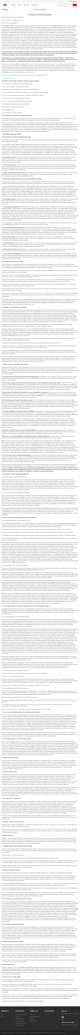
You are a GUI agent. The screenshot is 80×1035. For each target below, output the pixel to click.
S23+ (2, 1014)
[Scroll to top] (76, 1032)
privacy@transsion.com (8, 78)
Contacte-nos (33, 1021)
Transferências (19, 1018)
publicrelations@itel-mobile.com (70, 1024)
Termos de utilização (20, 1032)
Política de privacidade (7, 1032)
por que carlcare (20, 1021)
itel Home (46, 1014)
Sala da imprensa (34, 1016)
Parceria (32, 1018)
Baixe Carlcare (20, 1025)
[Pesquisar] (75, 5)
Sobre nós (32, 1014)
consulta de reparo (21, 1023)
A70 (2, 1016)
